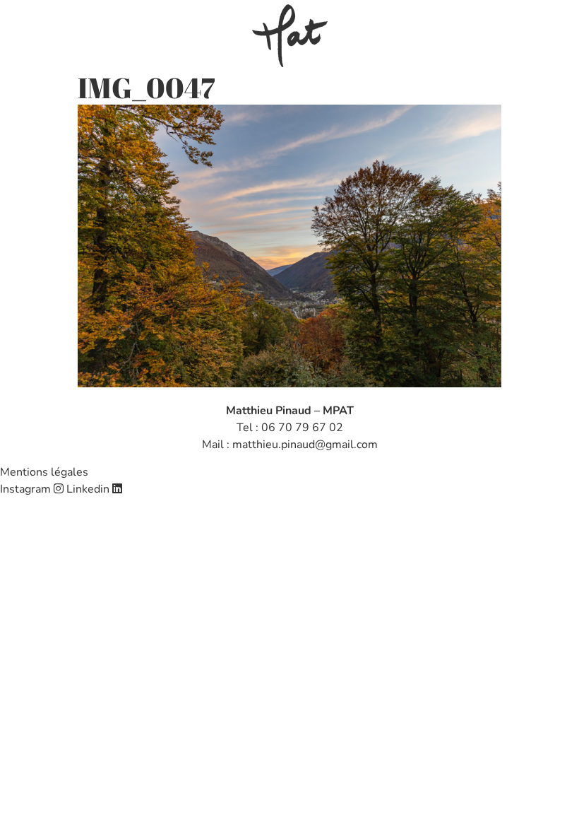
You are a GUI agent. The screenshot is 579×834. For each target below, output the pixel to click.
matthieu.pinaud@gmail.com (305, 444)
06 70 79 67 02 (302, 427)
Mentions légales (44, 472)
